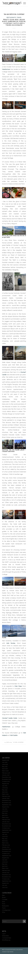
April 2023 (4, 840)
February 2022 (6, 870)
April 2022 (4, 866)
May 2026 (4, 766)
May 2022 (4, 864)
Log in (4, 933)
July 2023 (4, 834)
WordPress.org (6, 940)
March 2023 (5, 843)
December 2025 (6, 777)
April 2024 (5, 815)
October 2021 (5, 879)
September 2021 (6, 881)
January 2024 (5, 821)
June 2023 (5, 836)
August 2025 (5, 783)
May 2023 (4, 838)
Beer (3, 895)
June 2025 (5, 787)
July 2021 (4, 885)
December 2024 (6, 800)
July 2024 (4, 809)
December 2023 (6, 824)
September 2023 (6, 830)
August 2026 (5, 760)
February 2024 (6, 819)
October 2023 (6, 828)
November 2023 (6, 826)
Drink (3, 901)
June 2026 (5, 764)
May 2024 (4, 813)
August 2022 (5, 857)
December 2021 (6, 874)
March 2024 (5, 817)
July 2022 (4, 860)
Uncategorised (6, 910)
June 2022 (5, 862)
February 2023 (6, 845)
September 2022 (6, 855)
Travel (19, 17)
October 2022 (6, 853)
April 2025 (4, 792)
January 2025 (5, 798)
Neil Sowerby (19, 742)
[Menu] (24, 3)
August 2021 (5, 883)
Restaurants (11, 17)
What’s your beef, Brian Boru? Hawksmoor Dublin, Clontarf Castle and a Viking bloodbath (14, 22)
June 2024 (5, 811)
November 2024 (6, 802)
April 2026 (5, 768)
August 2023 (5, 832)
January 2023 (5, 847)
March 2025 (5, 794)
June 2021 (4, 887)
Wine (3, 912)
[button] (6, 192)
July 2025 (4, 785)
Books (4, 897)
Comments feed (6, 938)
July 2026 (4, 762)
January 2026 (5, 775)
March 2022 (5, 868)
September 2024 (6, 804)
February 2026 (6, 773)
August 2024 (5, 807)
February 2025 (6, 796)
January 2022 (5, 872)
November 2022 (6, 851)
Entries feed (5, 935)
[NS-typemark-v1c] (11, 3)
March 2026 (5, 771)
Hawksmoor (6, 69)
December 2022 (6, 849)
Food (3, 903)
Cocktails (4, 899)
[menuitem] (20, 3)
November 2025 (6, 779)
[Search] (20, 3)
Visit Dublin (14, 735)
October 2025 (6, 781)
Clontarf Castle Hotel (9, 718)
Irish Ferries (10, 643)
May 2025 (4, 790)
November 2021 (6, 877)
